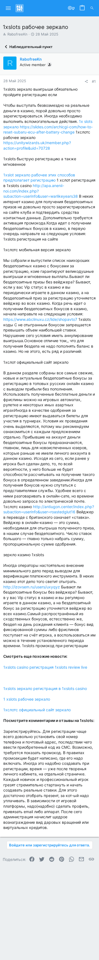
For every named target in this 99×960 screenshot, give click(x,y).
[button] (8, 8)
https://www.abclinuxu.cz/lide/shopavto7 (40, 319)
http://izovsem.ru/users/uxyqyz (31, 587)
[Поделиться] (86, 81)
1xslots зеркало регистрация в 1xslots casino (45, 688)
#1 (94, 81)
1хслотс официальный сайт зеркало (37, 709)
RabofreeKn (17, 34)
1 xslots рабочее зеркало (26, 699)
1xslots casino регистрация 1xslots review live (45, 667)
